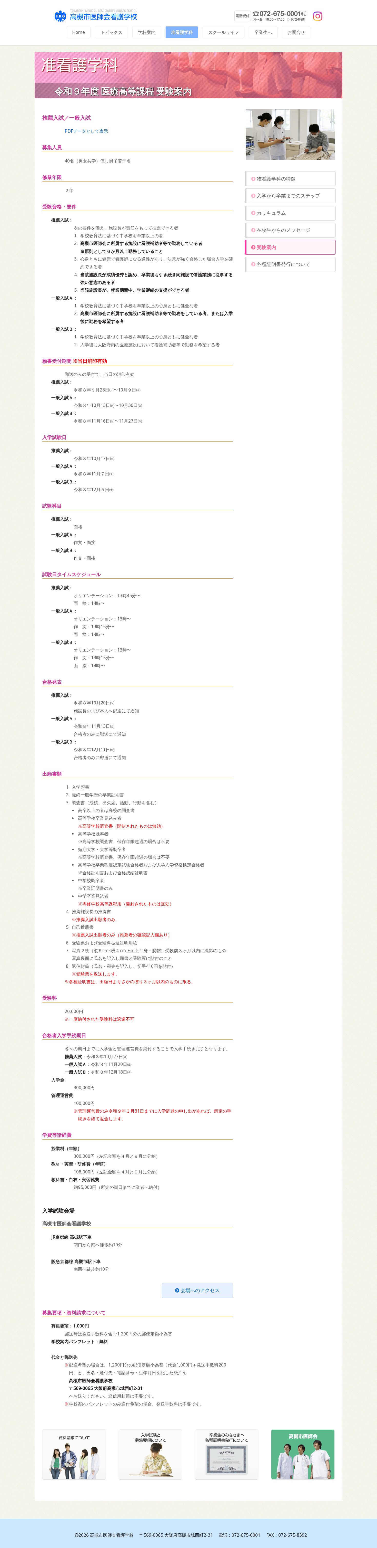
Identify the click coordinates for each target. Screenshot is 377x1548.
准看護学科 (182, 32)
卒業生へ (263, 32)
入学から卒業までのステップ (287, 195)
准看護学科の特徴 (275, 178)
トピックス (111, 32)
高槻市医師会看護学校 (102, 15)
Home (78, 32)
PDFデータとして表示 (86, 131)
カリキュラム (270, 212)
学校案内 (146, 32)
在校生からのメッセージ (282, 230)
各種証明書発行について (282, 264)
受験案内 (265, 247)
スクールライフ (223, 32)
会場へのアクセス (199, 1290)
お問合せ (296, 32)
